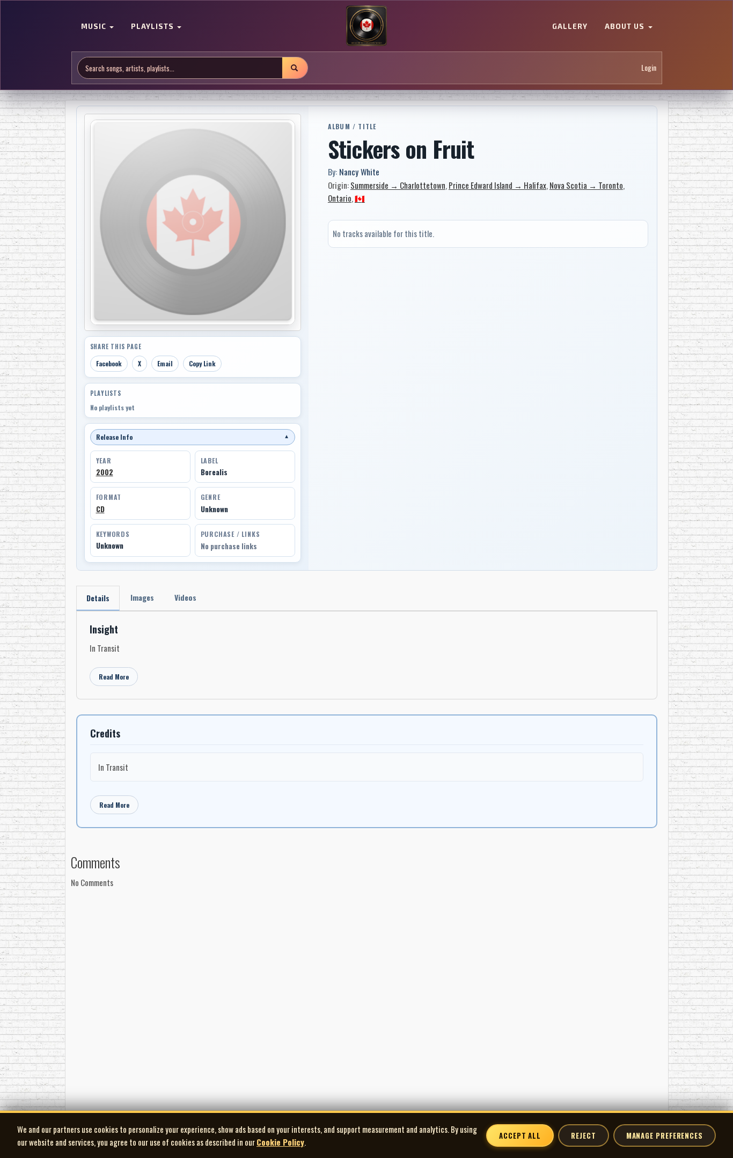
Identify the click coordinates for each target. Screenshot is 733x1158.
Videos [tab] (185, 597)
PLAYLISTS (153, 27)
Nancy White (359, 171)
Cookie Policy (280, 1142)
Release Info (192, 436)
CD (100, 509)
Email (165, 363)
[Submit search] (294, 67)
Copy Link (202, 363)
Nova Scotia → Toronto (586, 185)
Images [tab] (142, 597)
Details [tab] (97, 597)
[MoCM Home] (366, 26)
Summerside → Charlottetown (397, 185)
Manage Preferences (664, 1135)
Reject (583, 1135)
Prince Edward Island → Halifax (497, 185)
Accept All (520, 1135)
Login (648, 67)
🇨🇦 (360, 198)
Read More (114, 676)
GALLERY (570, 27)
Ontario (339, 198)
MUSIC (94, 27)
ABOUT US (626, 27)
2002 (104, 472)
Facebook (109, 363)
